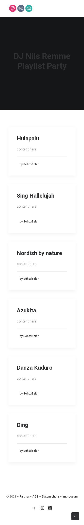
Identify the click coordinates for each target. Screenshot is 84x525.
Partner (24, 496)
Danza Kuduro (34, 367)
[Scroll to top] (75, 516)
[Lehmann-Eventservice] (12, 8)
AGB (35, 496)
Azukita (26, 310)
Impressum (70, 496)
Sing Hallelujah (35, 195)
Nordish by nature (39, 253)
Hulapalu (28, 138)
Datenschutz (50, 496)
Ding (22, 425)
